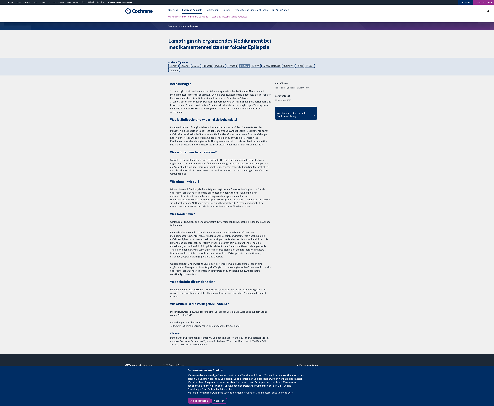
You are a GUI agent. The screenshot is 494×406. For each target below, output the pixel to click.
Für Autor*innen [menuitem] (280, 10)
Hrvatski (61, 2)
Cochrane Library (483, 2)
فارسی (34, 2)
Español (27, 2)
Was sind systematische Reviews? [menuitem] (229, 16)
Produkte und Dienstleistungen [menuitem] (251, 10)
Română (174, 70)
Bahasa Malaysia (73, 2)
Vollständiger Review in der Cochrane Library (292, 114)
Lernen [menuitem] (226, 10)
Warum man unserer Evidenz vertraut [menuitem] (188, 16)
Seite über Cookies (282, 392)
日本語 (255, 65)
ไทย (83, 2)
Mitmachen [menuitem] (213, 10)
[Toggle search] (488, 11)
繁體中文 (91, 2)
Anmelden (466, 2)
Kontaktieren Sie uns (308, 365)
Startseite (172, 26)
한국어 (309, 65)
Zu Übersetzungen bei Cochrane (119, 2)
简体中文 (100, 2)
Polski (300, 65)
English (18, 2)
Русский (52, 2)
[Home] (142, 11)
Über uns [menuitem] (173, 10)
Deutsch (10, 2)
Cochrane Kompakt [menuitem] (192, 10)
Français (43, 2)
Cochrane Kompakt (190, 26)
